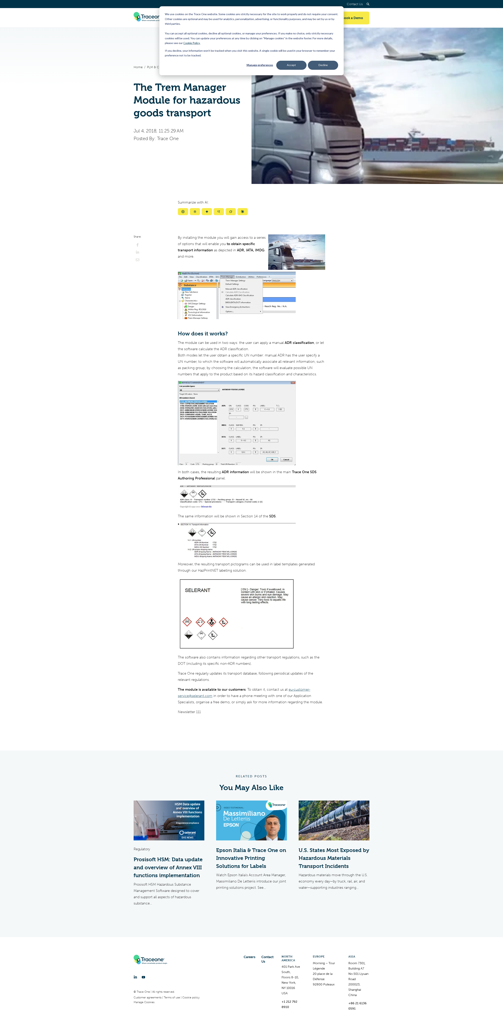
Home (138, 67)
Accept (291, 65)
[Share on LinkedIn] (137, 252)
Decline (323, 65)
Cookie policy (191, 997)
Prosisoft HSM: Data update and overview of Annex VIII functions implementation (168, 867)
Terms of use (172, 997)
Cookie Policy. (191, 43)
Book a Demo (352, 18)
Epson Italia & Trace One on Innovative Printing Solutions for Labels (251, 858)
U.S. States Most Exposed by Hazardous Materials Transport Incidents (334, 858)
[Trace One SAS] (150, 18)
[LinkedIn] (135, 977)
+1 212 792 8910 (289, 1004)
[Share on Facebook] (137, 245)
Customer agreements (148, 997)
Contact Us (355, 4)
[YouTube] (143, 977)
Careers (249, 957)
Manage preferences (260, 65)
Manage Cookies (144, 1002)
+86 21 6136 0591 (357, 1005)
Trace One (167, 138)
